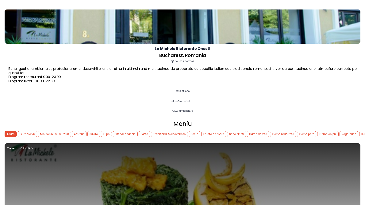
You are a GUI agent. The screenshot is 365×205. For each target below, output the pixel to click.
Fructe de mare (213, 134)
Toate (11, 134)
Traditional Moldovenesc (169, 134)
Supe (106, 134)
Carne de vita (258, 134)
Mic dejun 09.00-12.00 (54, 134)
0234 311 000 (182, 91)
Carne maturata (283, 134)
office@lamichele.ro (182, 101)
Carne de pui (327, 134)
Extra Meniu (27, 134)
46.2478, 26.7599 (184, 61)
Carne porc (306, 134)
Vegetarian (349, 134)
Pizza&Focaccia (125, 134)
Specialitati (236, 134)
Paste (144, 134)
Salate (94, 134)
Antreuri (79, 134)
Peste (194, 134)
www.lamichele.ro (182, 111)
